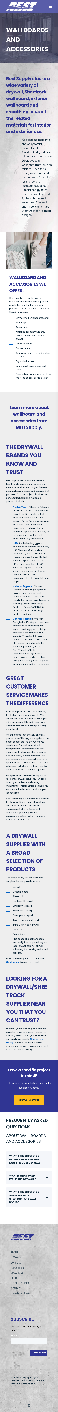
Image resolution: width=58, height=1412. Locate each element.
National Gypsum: (23, 586)
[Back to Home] (21, 9)
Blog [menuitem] (14, 1278)
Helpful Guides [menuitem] (20, 1283)
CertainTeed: (20, 507)
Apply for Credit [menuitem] (21, 1292)
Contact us (12, 962)
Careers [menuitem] (17, 1256)
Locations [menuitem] (17, 1273)
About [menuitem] (14, 1252)
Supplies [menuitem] (16, 1262)
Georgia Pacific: (22, 618)
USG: (15, 543)
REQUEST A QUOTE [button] (29, 1099)
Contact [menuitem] (16, 1288)
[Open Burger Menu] (50, 6)
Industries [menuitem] (17, 1268)
